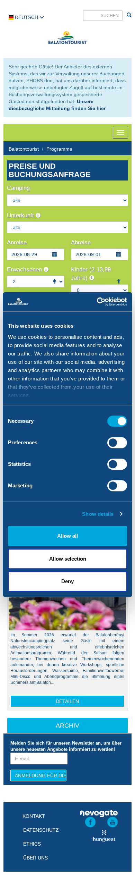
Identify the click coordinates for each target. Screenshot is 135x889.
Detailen (67, 701)
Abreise (81, 242)
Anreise (17, 242)
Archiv (67, 725)
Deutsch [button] (26, 17)
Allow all (67, 536)
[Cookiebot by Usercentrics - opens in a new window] (97, 301)
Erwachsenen (25, 269)
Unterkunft (21, 215)
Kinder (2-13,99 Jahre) (91, 273)
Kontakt (33, 816)
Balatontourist (24, 149)
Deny (67, 581)
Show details (98, 514)
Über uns (35, 858)
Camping (18, 188)
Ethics (32, 844)
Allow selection (67, 559)
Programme (59, 149)
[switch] (117, 442)
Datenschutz (41, 830)
